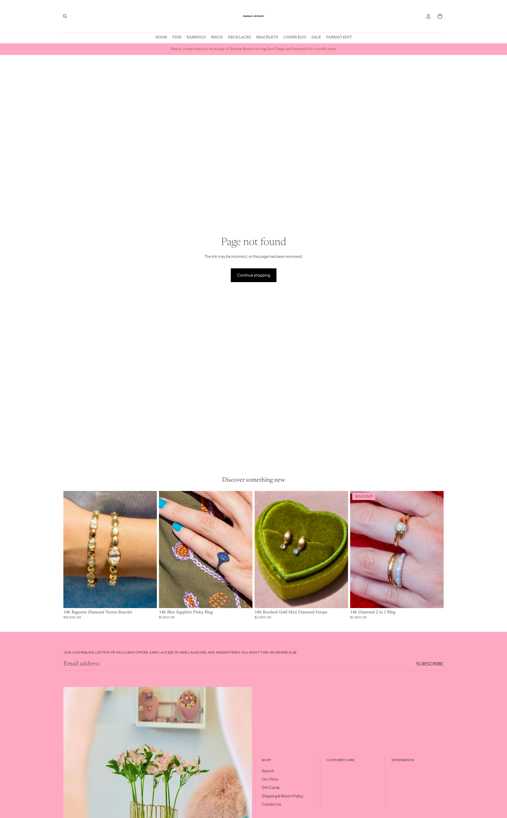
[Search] (65, 16)
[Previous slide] (71, 549)
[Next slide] (149, 549)
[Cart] (440, 16)
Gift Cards (271, 787)
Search (268, 770)
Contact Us (271, 804)
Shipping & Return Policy (282, 795)
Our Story (270, 779)
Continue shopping (253, 275)
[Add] (148, 600)
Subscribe (430, 664)
